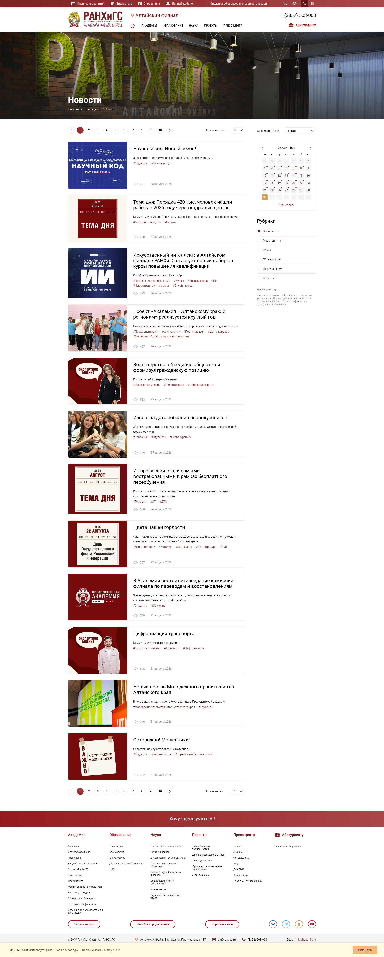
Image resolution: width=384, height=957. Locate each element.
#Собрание (140, 437)
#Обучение (158, 605)
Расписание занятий (90, 3)
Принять (365, 950)
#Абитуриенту (170, 331)
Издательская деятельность (166, 846)
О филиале (74, 846)
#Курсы (179, 280)
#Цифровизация (194, 648)
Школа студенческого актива (208, 854)
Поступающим (272, 268)
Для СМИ (238, 869)
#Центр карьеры (219, 331)
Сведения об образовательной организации (239, 3)
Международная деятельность (85, 886)
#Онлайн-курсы (183, 285)
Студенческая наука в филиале (168, 857)
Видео (236, 863)
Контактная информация (82, 904)
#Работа (170, 222)
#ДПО (163, 501)
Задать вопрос (84, 924)
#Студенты (140, 163)
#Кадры (155, 222)
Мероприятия (272, 240)
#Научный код (160, 163)
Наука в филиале (160, 852)
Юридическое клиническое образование (207, 868)
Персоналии (75, 857)
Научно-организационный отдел (165, 896)
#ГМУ (224, 546)
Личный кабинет (183, 3)
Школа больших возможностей (201, 847)
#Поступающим (194, 331)
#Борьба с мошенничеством (193, 754)
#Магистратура (206, 546)
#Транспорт (171, 648)
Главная (73, 109)
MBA (111, 869)
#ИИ (214, 280)
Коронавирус (240, 875)
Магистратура (117, 857)
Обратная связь (222, 924)
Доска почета (75, 881)
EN (312, 3)
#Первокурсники (180, 437)
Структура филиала (79, 852)
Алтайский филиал (156, 15)
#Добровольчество (200, 384)
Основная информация (288, 846)
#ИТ (153, 501)
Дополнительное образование (126, 863)
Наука (267, 250)
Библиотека (124, 3)
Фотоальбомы (241, 857)
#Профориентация (145, 331)
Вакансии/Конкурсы (79, 892)
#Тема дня (140, 222)
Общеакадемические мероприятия (162, 882)
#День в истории (144, 546)
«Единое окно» (200, 875)
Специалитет (116, 852)
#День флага (183, 546)
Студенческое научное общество (163, 865)
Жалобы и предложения (153, 924)
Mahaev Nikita (307, 939)
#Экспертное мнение (146, 384)
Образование (271, 259)
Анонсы (237, 852)
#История (165, 546)
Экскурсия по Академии (81, 898)
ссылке (115, 950)
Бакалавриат (116, 846)
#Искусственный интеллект (151, 285)
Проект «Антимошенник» (247, 881)
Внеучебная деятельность (82, 863)
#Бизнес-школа (198, 280)
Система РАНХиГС (78, 869)
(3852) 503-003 (300, 15)
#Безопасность (161, 754)
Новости (238, 846)
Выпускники (75, 875)
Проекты (269, 278)
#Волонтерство (174, 384)
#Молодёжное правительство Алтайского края (164, 707)
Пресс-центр (92, 109)
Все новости (287, 205)
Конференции (158, 889)
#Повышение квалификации (151, 280)
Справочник (152, 3)
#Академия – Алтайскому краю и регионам (161, 336)
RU (304, 3)
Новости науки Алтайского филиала (166, 873)
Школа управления (202, 860)
